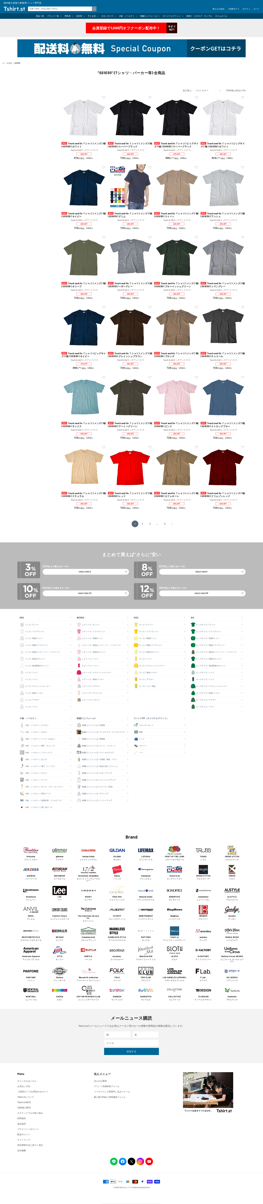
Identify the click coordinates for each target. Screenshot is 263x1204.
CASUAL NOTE (24, 1107)
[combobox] (62, 9)
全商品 (9, 63)
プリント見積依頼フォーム (106, 1086)
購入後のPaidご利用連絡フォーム (110, 1097)
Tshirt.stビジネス (125, 1187)
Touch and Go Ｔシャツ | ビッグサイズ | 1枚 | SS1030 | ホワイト (223, 145)
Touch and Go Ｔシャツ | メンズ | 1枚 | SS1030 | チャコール (223, 355)
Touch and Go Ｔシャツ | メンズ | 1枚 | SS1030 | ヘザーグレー (130, 285)
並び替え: (187, 90)
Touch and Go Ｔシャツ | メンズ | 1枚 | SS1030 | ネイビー (83, 215)
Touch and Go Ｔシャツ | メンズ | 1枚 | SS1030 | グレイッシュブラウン (130, 355)
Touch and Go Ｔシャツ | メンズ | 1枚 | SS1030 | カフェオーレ (176, 495)
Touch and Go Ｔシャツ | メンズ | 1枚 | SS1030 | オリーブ (83, 285)
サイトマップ (23, 1139)
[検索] (94, 8)
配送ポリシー (23, 1134)
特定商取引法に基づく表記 (30, 1145)
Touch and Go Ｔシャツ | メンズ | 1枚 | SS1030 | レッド (130, 495)
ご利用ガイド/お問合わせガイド (32, 1091)
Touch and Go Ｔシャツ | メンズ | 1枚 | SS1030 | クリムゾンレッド (223, 495)
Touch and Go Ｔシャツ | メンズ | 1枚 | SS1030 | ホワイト (83, 145)
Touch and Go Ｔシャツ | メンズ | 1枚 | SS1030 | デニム (130, 215)
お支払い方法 (23, 1086)
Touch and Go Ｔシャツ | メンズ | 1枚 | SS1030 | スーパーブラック (130, 145)
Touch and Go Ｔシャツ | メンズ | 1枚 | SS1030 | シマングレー (223, 285)
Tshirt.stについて (25, 1097)
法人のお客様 (100, 1081)
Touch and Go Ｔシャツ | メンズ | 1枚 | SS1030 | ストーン (176, 215)
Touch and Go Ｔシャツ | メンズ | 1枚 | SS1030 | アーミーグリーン (130, 425)
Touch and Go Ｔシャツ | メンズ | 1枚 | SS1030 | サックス (83, 425)
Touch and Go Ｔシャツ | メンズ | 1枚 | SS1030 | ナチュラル (83, 495)
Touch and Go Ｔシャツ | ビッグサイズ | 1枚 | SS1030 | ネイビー (83, 355)
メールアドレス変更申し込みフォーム (112, 1091)
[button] (54, 16)
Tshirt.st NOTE (24, 1102)
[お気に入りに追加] (104, 97)
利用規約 (21, 1118)
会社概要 (21, 1150)
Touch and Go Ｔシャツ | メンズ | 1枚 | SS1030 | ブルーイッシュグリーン (176, 285)
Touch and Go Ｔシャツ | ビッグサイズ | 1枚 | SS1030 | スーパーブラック (176, 145)
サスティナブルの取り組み (30, 1113)
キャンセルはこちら (27, 1081)
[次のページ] (172, 524)
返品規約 (21, 1123)
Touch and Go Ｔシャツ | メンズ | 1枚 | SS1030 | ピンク (176, 425)
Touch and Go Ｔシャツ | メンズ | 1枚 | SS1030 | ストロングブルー (223, 425)
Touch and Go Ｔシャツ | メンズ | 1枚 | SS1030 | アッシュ (223, 215)
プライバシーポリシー (28, 1129)
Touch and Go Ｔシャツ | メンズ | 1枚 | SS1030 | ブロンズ (176, 355)
